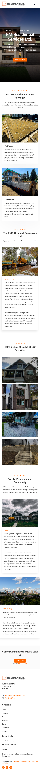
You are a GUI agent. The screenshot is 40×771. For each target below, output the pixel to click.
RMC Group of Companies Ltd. (22, 761)
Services (5, 713)
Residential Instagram (9, 741)
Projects (5, 720)
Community (6, 728)
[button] (35, 4)
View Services (20, 59)
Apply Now (20, 660)
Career (4, 724)
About (4, 717)
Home (4, 710)
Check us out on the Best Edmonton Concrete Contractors (17, 755)
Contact (4, 731)
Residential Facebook (9, 744)
